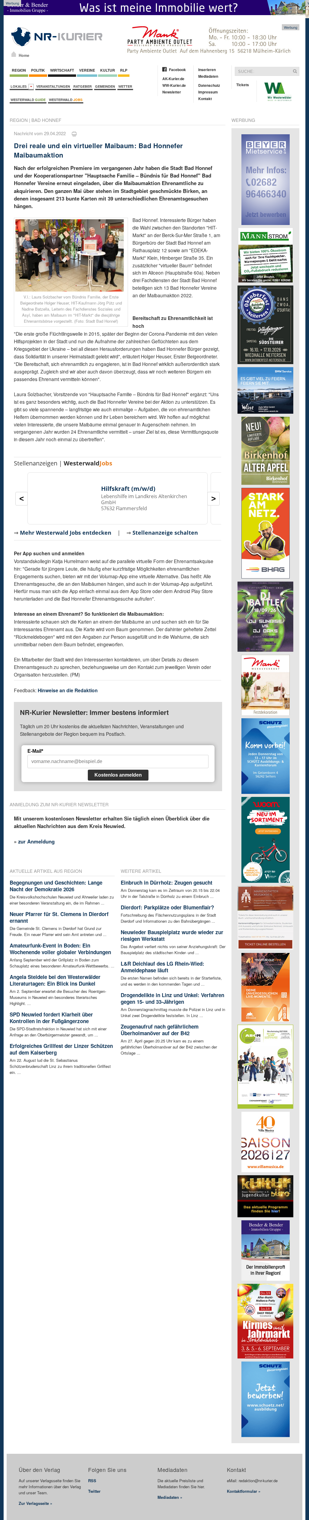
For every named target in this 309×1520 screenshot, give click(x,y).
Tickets (242, 84)
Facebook (177, 69)
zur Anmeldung (36, 841)
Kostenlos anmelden (118, 775)
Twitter (94, 1491)
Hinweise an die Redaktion (68, 690)
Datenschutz (209, 85)
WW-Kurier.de (174, 85)
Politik (38, 70)
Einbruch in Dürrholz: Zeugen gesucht (166, 882)
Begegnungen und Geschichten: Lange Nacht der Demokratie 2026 (56, 886)
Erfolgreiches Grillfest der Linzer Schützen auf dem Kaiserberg (61, 1049)
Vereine (87, 70)
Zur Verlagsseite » (35, 1503)
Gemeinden (105, 86)
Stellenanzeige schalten (165, 532)
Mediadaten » (170, 1497)
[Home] (13, 54)
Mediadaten (208, 76)
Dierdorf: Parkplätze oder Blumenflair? (167, 907)
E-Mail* (35, 751)
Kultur (107, 70)
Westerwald (28, 99)
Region (19, 70)
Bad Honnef (46, 120)
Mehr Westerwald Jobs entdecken (65, 532)
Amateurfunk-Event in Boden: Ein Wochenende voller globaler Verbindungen (60, 949)
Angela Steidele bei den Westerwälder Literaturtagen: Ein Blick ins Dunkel (55, 980)
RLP (123, 70)
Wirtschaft (62, 70)
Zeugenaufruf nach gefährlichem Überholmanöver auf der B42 (160, 1030)
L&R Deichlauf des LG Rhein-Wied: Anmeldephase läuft (162, 967)
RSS (92, 1480)
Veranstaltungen (53, 86)
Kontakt (205, 98)
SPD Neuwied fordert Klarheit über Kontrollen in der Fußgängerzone (51, 1018)
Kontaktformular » (243, 1491)
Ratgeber (82, 86)
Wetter (125, 86)
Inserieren (207, 69)
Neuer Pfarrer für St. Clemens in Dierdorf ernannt (59, 917)
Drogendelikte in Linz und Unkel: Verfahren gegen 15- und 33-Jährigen (172, 998)
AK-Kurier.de (173, 78)
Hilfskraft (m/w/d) (128, 488)
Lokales (19, 86)
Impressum (208, 92)
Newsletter (171, 92)
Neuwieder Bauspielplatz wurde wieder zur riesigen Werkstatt (172, 935)
